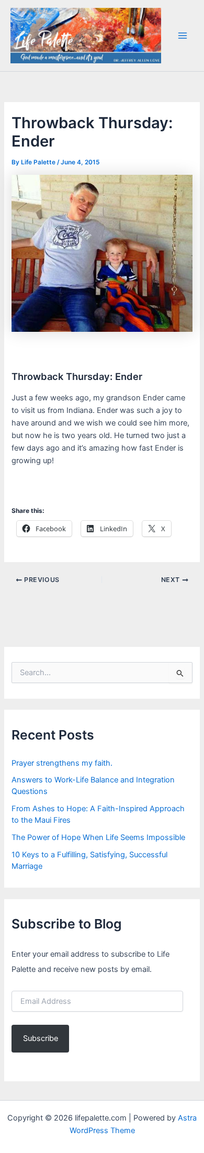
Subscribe (40, 1038)
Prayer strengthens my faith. (62, 763)
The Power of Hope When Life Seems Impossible (98, 837)
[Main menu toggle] (183, 36)
